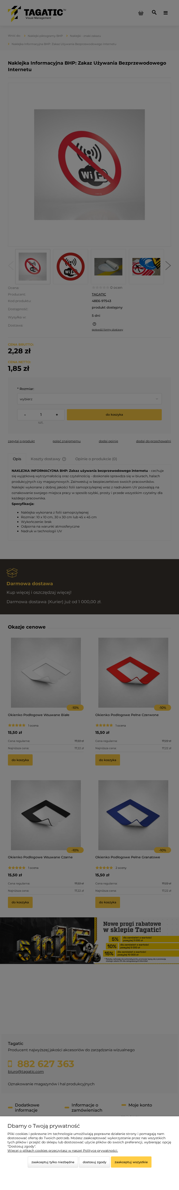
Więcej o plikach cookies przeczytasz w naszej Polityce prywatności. (62, 1150)
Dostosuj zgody (94, 1162)
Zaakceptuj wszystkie (131, 1162)
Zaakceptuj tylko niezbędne (52, 1162)
